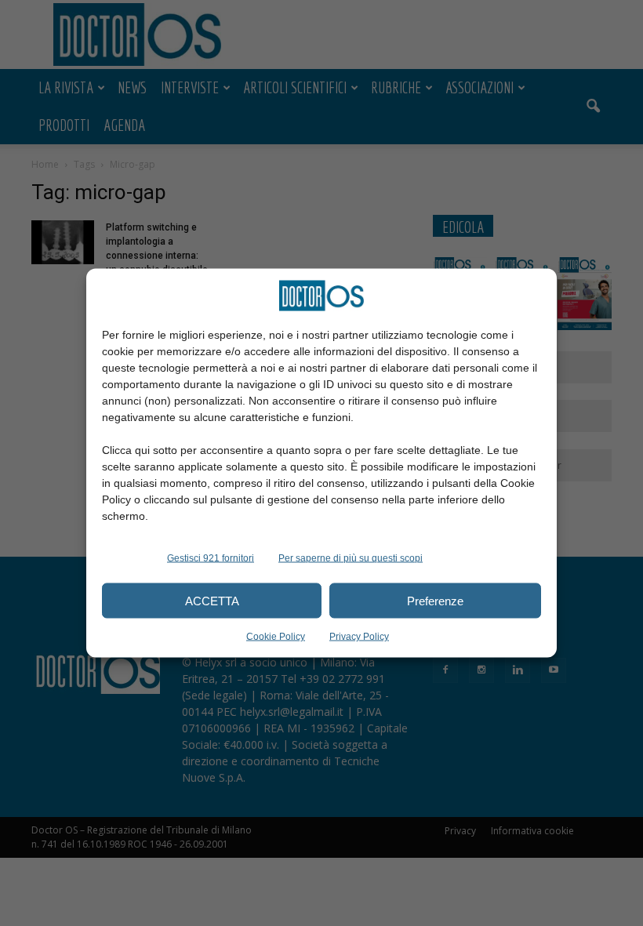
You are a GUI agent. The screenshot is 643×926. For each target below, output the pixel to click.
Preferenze (435, 600)
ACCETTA (212, 600)
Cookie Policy (275, 636)
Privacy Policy (359, 636)
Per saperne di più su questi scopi (350, 558)
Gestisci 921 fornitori (210, 558)
